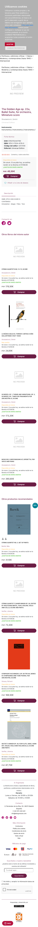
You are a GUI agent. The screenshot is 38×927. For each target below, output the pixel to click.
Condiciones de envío (19, 831)
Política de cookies (19, 828)
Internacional (5, 61)
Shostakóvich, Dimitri (8, 273)
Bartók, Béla (6, 546)
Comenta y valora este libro (20, 154)
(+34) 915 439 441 (19, 811)
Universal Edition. (8, 122)
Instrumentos (7, 130)
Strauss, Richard (7, 681)
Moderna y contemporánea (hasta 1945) (15, 58)
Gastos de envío (19, 833)
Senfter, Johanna (7, 611)
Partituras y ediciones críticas (13, 56)
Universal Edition (17, 148)
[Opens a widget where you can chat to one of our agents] (7, 923)
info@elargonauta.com (19, 813)
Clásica (29, 56)
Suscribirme (19, 876)
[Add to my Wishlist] (5, 183)
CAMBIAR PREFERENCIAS (16, 48)
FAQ (19, 838)
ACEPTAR (9, 44)
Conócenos (19, 826)
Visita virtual (19, 836)
